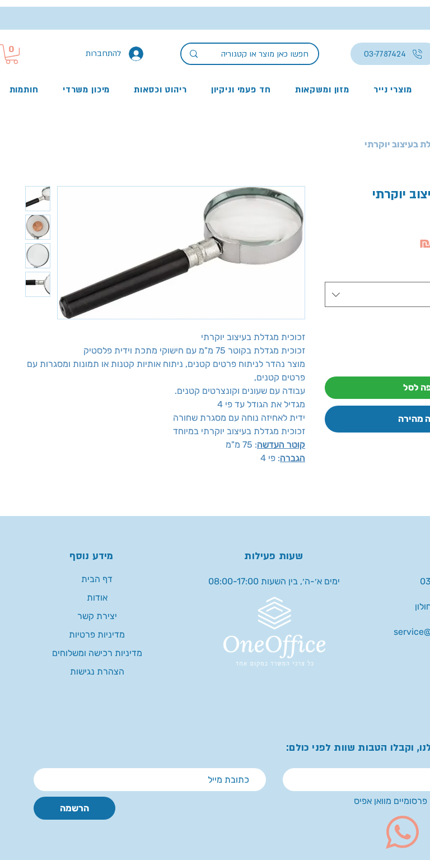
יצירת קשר (97, 616)
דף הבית (97, 579)
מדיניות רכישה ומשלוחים (97, 653)
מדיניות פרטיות (97, 634)
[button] (12, 54)
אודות (97, 597)
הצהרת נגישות (97, 671)
